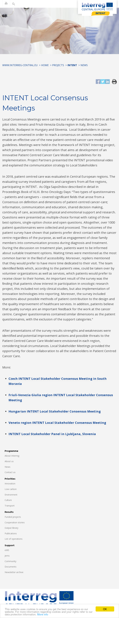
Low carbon (11, 489)
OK (105, 609)
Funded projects (13, 516)
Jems (7, 555)
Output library (11, 527)
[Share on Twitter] (102, 82)
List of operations (13, 538)
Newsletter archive (14, 572)
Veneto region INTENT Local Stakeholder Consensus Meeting (57, 423)
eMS (7, 550)
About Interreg (12, 455)
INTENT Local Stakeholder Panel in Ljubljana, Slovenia (52, 434)
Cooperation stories (15, 522)
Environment (11, 494)
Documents (10, 566)
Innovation (10, 483)
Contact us (10, 472)
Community (10, 561)
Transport (10, 505)
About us (9, 461)
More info (42, 614)
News (84, 65)
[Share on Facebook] (98, 82)
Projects (58, 65)
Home (45, 65)
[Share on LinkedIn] (107, 82)
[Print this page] (113, 82)
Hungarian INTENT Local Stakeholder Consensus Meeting (55, 411)
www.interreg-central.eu (20, 65)
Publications (11, 533)
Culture (8, 500)
